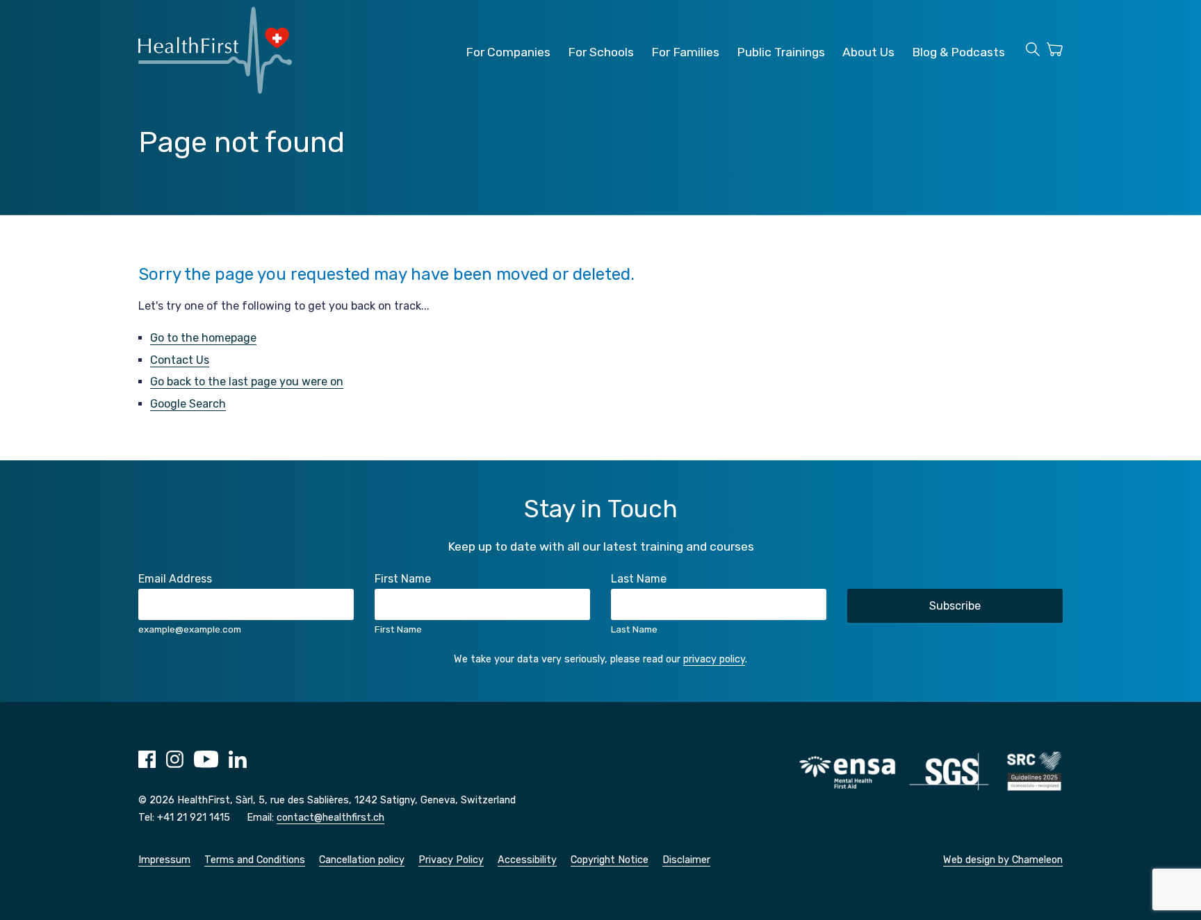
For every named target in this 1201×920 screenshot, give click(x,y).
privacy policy (714, 659)
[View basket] (1055, 51)
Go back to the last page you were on (246, 381)
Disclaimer (686, 860)
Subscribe (955, 605)
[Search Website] (1033, 51)
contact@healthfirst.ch (330, 817)
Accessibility (527, 860)
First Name (403, 578)
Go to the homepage (203, 337)
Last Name (639, 578)
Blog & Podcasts (958, 52)
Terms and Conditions (254, 860)
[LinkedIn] (238, 764)
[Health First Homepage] (215, 90)
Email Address (175, 578)
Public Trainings (781, 52)
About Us (868, 52)
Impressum (164, 860)
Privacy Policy (451, 860)
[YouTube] (206, 764)
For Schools (601, 52)
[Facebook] (147, 764)
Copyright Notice (609, 860)
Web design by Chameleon (1003, 860)
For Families (685, 52)
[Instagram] (174, 764)
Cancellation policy (362, 860)
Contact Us (179, 360)
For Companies (508, 52)
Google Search (188, 403)
